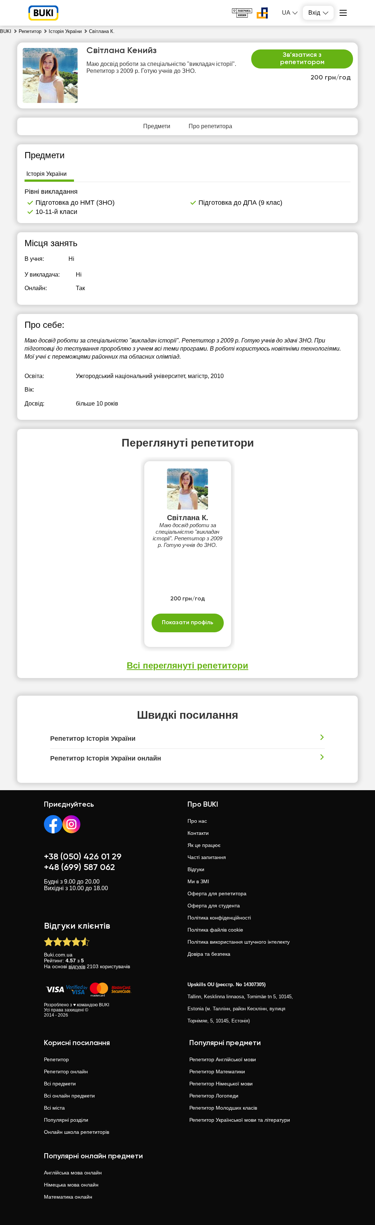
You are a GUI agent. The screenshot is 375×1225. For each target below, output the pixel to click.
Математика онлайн (68, 1197)
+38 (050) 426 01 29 (83, 856)
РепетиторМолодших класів (223, 1108)
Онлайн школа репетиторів (76, 1132)
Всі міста (54, 1108)
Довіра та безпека (209, 954)
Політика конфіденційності (219, 918)
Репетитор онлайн (66, 1071)
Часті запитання (207, 857)
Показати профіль (187, 623)
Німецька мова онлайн (71, 1185)
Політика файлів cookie (215, 930)
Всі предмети (60, 1084)
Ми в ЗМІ (198, 881)
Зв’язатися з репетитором (302, 59)
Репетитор (56, 1059)
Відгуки (196, 869)
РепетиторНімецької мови (221, 1084)
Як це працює (204, 845)
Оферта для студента (214, 905)
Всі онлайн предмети (69, 1096)
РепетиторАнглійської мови (222, 1059)
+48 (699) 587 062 (79, 867)
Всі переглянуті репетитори (187, 665)
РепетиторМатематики (217, 1071)
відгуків (76, 966)
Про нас (197, 821)
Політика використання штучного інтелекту (239, 942)
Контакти (198, 833)
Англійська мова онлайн (73, 1173)
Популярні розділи (66, 1120)
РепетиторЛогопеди (213, 1096)
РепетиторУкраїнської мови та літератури (239, 1120)
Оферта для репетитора (217, 893)
